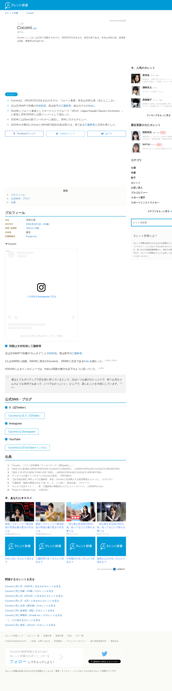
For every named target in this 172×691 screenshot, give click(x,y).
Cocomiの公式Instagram (21, 431)
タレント (155, 100)
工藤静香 (66, 105)
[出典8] (101, 368)
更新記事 (59, 636)
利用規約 (58, 641)
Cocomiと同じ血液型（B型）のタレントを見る (30, 610)
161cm (29, 228)
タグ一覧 (80, 636)
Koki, (91, 105)
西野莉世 (147, 132)
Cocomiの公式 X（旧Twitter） (24, 415)
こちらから (143, 256)
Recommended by (105, 569)
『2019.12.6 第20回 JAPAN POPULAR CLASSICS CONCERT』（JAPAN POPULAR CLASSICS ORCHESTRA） (65, 469)
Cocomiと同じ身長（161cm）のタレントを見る (30, 625)
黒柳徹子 (147, 99)
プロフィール (18, 194)
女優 (154, 132)
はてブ (108, 133)
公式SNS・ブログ (20, 198)
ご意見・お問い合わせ (40, 641)
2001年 (30, 224)
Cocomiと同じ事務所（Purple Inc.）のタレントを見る (33, 615)
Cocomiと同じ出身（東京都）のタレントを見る (30, 605)
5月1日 (37, 224)
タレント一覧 (33, 636)
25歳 (34, 28)
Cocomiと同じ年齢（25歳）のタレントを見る (29, 591)
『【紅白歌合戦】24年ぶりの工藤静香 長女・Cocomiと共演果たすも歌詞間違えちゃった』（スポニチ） (62, 479)
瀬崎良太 (147, 87)
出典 (13, 202)
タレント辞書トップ (14, 636)
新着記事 (47, 636)
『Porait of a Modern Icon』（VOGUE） (30, 490)
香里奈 (145, 75)
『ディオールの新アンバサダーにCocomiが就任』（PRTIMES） (41, 476)
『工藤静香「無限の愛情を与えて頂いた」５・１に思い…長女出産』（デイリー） (50, 483)
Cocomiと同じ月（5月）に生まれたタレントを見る (32, 600)
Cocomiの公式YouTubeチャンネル (27, 447)
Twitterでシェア (67, 133)
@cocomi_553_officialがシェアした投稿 (41, 335)
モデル (20, 32)
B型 (37, 228)
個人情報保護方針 (98, 641)
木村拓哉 (41, 105)
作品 (70, 636)
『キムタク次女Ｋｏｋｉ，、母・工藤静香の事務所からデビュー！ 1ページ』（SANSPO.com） (57, 486)
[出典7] (114, 360)
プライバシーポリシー (76, 641)
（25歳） (46, 224)
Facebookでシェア (26, 133)
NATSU (146, 144)
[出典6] (108, 360)
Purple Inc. (31, 236)
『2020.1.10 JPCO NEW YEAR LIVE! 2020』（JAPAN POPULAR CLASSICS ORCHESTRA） (56, 472)
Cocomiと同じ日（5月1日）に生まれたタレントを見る (34, 596)
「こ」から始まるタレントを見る (22, 620)
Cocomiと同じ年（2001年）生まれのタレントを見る (33, 586)
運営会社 (115, 641)
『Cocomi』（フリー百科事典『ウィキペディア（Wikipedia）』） (42, 465)
